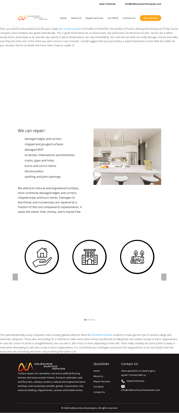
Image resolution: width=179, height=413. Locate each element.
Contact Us (129, 18)
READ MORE (42, 308)
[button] (85, 320)
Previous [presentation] (15, 277)
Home (63, 18)
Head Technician (107, 4)
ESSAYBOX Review (101, 335)
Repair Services (94, 18)
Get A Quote (150, 18)
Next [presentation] (163, 277)
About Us (76, 18)
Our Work (113, 18)
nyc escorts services (70, 28)
